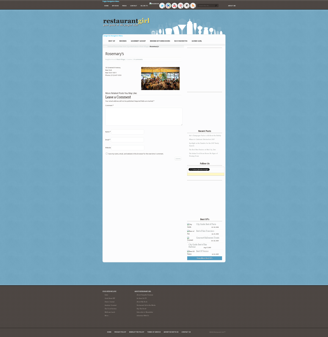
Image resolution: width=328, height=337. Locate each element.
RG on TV (144, 6)
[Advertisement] (203, 109)
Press (124, 6)
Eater (106, 295)
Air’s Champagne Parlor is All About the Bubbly (205, 135)
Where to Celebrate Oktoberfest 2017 (202, 139)
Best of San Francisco (205, 230)
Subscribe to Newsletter (145, 312)
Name (108, 132)
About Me (232, 6)
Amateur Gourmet (111, 305)
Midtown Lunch (110, 312)
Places (115, 46)
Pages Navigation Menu (110, 1)
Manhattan (134, 46)
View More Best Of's (204, 258)
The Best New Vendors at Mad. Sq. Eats (202, 149)
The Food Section (110, 309)
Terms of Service (154, 332)
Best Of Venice (202, 251)
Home (106, 6)
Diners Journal (109, 302)
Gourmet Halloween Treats (207, 237)
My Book (115, 6)
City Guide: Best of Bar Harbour (197, 245)
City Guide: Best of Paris (206, 224)
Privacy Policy (120, 332)
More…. (107, 315)
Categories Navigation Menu (113, 36)
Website (108, 148)
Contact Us (186, 332)
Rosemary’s (114, 54)
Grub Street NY (110, 298)
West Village (144, 46)
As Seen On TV (142, 298)
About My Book (142, 302)
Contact (133, 6)
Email (107, 140)
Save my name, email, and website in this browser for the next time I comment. (135, 154)
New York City (124, 46)
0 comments (138, 59)
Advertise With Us (143, 315)
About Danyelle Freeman (145, 295)
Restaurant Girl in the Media (146, 305)
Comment (109, 105)
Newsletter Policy (136, 332)
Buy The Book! (141, 309)
